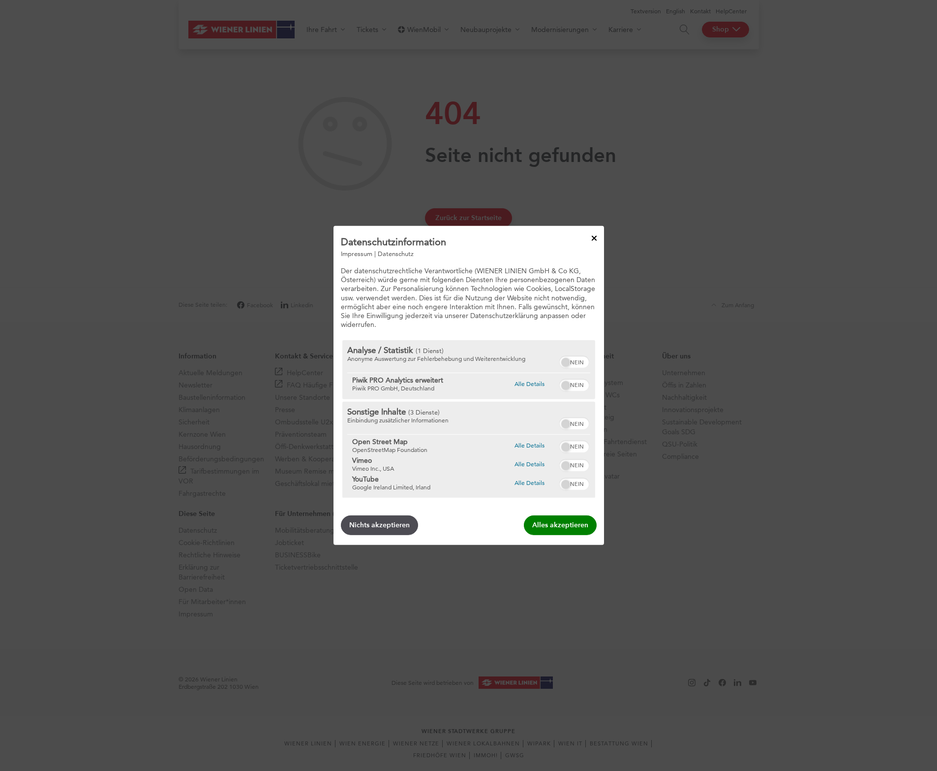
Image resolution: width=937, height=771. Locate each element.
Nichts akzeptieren (379, 525)
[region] (469, 419)
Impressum (356, 253)
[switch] (574, 361)
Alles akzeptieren (560, 525)
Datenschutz (396, 253)
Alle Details (529, 383)
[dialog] (468, 385)
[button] (565, 362)
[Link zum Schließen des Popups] (594, 238)
